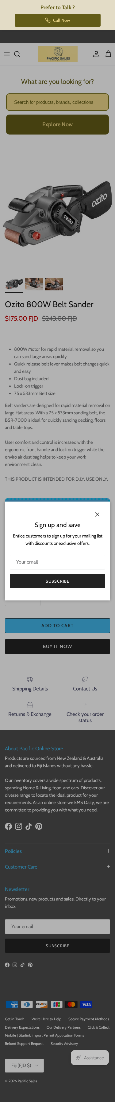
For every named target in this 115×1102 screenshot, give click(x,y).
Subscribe (57, 581)
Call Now (61, 20)
